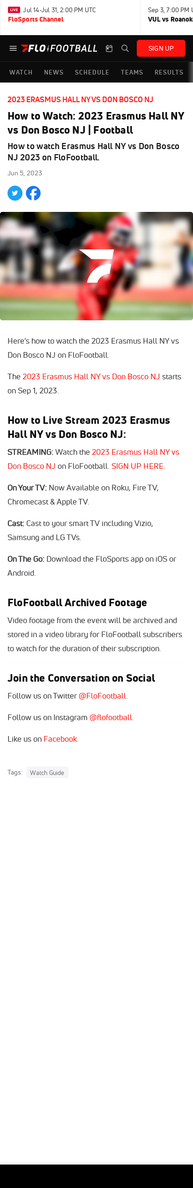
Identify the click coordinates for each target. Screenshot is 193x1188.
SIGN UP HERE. (138, 466)
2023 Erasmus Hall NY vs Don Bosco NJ (80, 99)
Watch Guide (47, 772)
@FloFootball (102, 695)
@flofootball (110, 717)
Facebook (60, 739)
